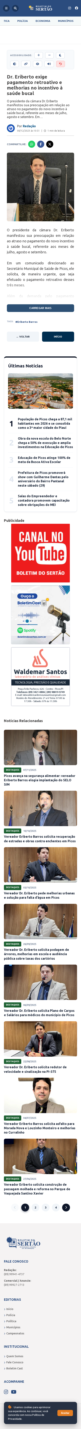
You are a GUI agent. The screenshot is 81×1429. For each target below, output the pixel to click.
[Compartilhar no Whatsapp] (31, 144)
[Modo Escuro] (60, 55)
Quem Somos (14, 1356)
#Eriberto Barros (26, 321)
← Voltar (23, 336)
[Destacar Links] (26, 64)
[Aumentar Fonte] (38, 55)
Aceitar (65, 1412)
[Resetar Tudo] (60, 64)
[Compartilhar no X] (49, 144)
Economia (43, 20)
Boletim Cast (14, 1368)
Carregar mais (40, 308)
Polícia (22, 20)
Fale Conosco (14, 1362)
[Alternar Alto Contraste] (14, 64)
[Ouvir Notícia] (49, 64)
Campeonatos (15, 1333)
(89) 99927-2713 (14, 1284)
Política (11, 1321)
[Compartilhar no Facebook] (40, 144)
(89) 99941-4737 (14, 1274)
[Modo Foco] (37, 64)
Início (58, 336)
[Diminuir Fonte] (49, 55)
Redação (29, 126)
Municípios (66, 20)
